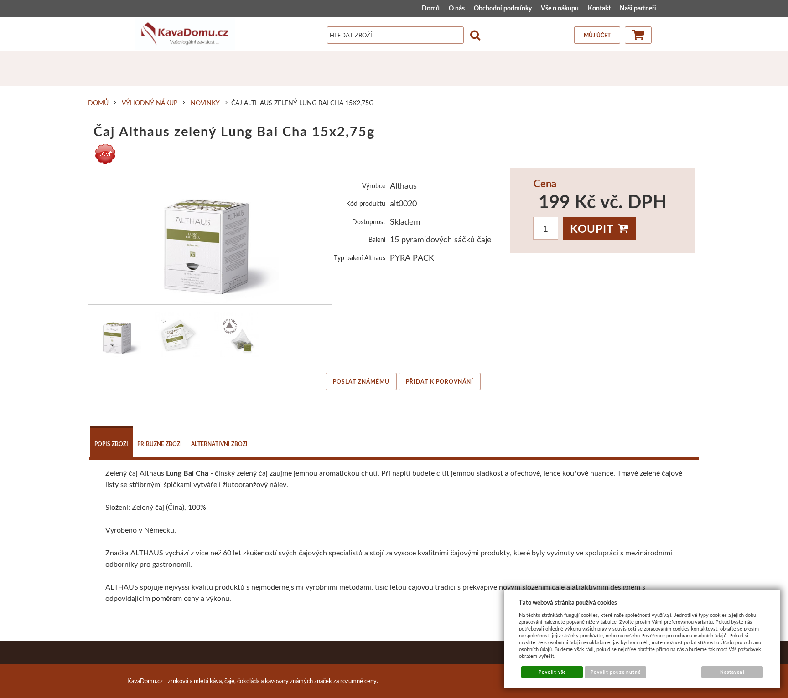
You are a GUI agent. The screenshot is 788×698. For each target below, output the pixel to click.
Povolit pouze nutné (616, 672)
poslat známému (361, 381)
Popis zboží (111, 444)
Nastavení (732, 672)
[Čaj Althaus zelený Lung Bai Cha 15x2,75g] (210, 236)
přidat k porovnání (439, 381)
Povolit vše (552, 672)
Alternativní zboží (219, 444)
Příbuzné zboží (159, 444)
